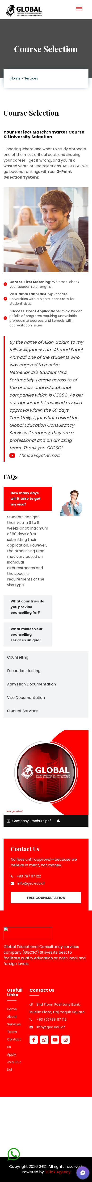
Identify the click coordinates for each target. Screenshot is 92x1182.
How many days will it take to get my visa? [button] (26, 499)
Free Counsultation (46, 897)
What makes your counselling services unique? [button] (27, 635)
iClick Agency (57, 1172)
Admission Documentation (31, 684)
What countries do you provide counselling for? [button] (27, 607)
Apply (11, 1054)
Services (31, 78)
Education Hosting (23, 670)
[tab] (28, 499)
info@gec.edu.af (31, 883)
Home (12, 1009)
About (12, 1016)
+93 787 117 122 (29, 876)
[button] (83, 1173)
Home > (17, 78)
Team (12, 1031)
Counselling (17, 657)
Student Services (22, 711)
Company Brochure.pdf (32, 821)
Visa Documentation (26, 697)
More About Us (18, 973)
